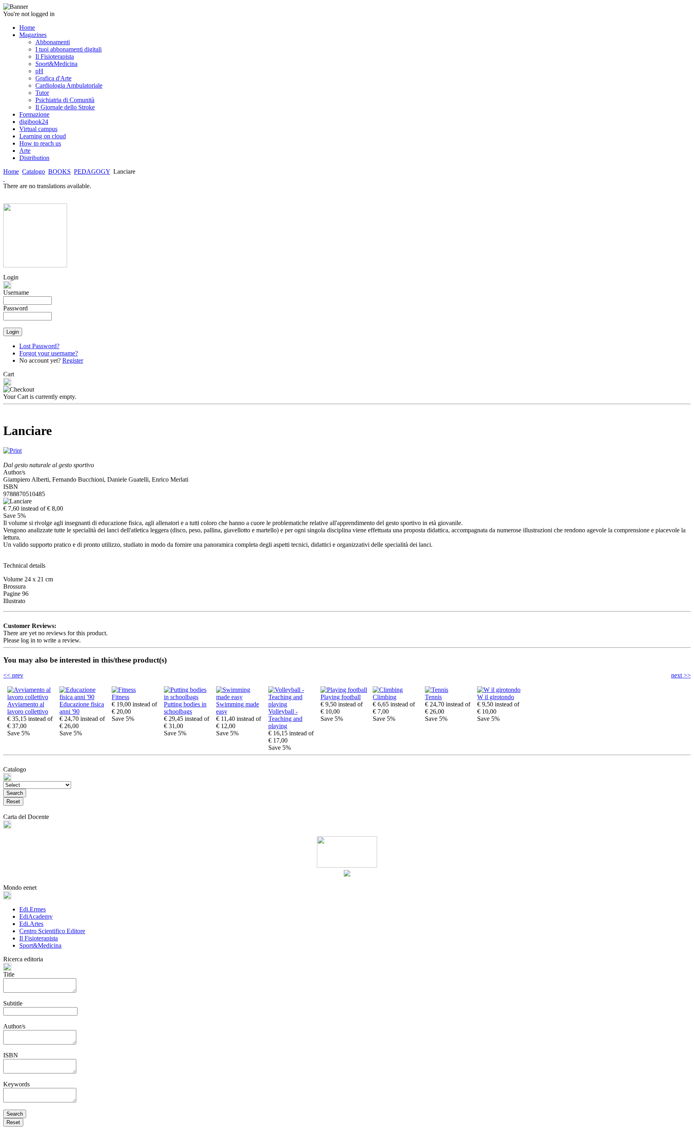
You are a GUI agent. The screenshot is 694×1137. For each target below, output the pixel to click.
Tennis (433, 697)
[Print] (12, 448)
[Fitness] (124, 689)
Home (11, 171)
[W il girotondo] (498, 689)
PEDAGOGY (92, 171)
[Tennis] (436, 689)
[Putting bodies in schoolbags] (188, 697)
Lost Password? (39, 346)
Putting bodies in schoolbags (185, 708)
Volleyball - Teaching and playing (285, 718)
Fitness (120, 697)
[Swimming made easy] (240, 697)
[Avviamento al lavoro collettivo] (31, 697)
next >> (681, 675)
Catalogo (33, 171)
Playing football (340, 697)
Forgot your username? (48, 353)
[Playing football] (343, 689)
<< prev (13, 675)
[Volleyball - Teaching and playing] (292, 704)
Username (16, 292)
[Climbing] (388, 689)
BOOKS (59, 171)
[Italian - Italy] (4, 178)
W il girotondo (495, 697)
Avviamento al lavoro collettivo (27, 708)
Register (72, 360)
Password (15, 308)
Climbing (384, 697)
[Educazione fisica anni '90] (83, 697)
